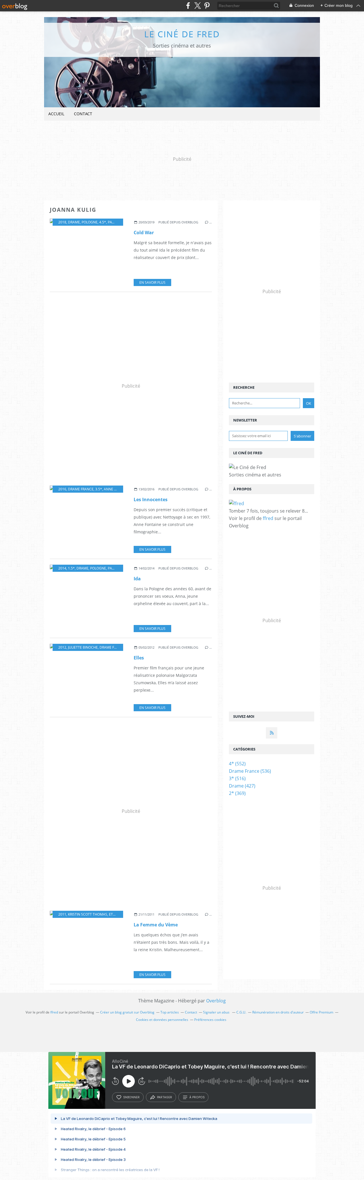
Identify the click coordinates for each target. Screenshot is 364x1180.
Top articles (169, 1012)
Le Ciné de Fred (182, 34)
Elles (139, 658)
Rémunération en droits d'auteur (278, 1012)
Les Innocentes (150, 499)
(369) (237, 793)
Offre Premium (321, 1012)
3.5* (98, 489)
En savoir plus (152, 282)
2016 (62, 489)
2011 (62, 914)
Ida (137, 578)
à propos (196, 1097)
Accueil (56, 113)
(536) (250, 771)
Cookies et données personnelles (162, 1019)
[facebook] (188, 5)
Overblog (216, 1001)
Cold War (144, 232)
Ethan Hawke (121, 914)
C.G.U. (241, 1012)
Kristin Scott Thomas (87, 914)
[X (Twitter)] (197, 5)
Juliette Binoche (83, 647)
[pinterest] (206, 5)
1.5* (71, 568)
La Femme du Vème (156, 925)
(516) (237, 778)
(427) (242, 786)
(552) (237, 763)
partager (164, 1097)
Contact (83, 113)
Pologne (90, 222)
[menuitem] (56, 114)
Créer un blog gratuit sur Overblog (127, 1012)
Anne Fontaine (117, 489)
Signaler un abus (216, 1012)
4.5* (102, 222)
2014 (62, 568)
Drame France (81, 489)
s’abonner (131, 1097)
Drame (74, 222)
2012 (62, 647)
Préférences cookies (210, 1019)
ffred (268, 518)
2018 (62, 222)
